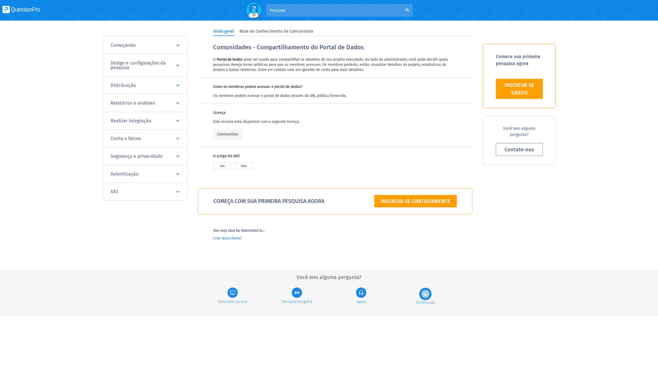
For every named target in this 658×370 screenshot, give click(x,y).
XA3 (114, 192)
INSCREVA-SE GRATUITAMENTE (415, 201)
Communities (228, 134)
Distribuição (123, 85)
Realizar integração (131, 121)
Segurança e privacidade (137, 156)
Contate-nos (519, 149)
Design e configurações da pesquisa (138, 65)
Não (244, 166)
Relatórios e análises (133, 103)
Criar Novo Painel (227, 238)
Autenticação (125, 174)
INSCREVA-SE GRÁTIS (519, 89)
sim (222, 166)
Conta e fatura (126, 138)
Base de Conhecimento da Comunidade (276, 31)
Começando (123, 45)
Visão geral (223, 31)
